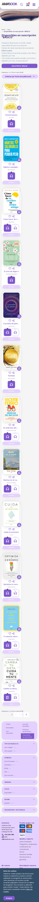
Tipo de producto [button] (11, 744)
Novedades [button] (10, 728)
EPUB (7, 768)
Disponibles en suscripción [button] (27, 736)
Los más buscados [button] (26, 725)
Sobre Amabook (25, 842)
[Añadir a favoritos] (10, 112)
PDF (6, 772)
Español (8, 803)
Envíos (22, 852)
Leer (8, 29)
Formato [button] (7, 758)
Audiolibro (9, 765)
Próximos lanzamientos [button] (27, 730)
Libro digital (10, 747)
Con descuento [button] (9, 732)
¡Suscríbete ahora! (19, 66)
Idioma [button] (7, 799)
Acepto (9, 898)
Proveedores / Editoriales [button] (14, 810)
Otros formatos (11, 761)
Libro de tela (9, 775)
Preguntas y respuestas (28, 844)
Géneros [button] (7, 782)
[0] (28, 5)
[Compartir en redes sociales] (13, 112)
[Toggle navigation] (34, 4)
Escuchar (11, 130)
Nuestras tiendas (26, 854)
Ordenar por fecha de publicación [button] (18, 76)
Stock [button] (6, 789)
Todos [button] (8, 724)
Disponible (9, 793)
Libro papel (10, 751)
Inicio (3, 29)
